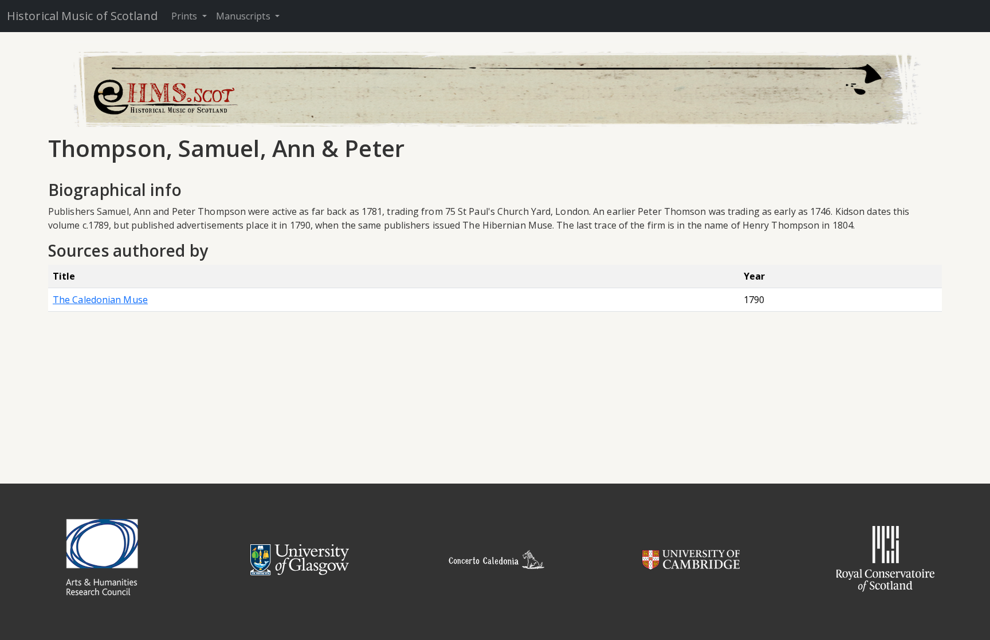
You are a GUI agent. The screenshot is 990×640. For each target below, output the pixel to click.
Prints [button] (185, 16)
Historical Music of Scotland (82, 15)
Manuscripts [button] (244, 16)
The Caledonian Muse (100, 299)
